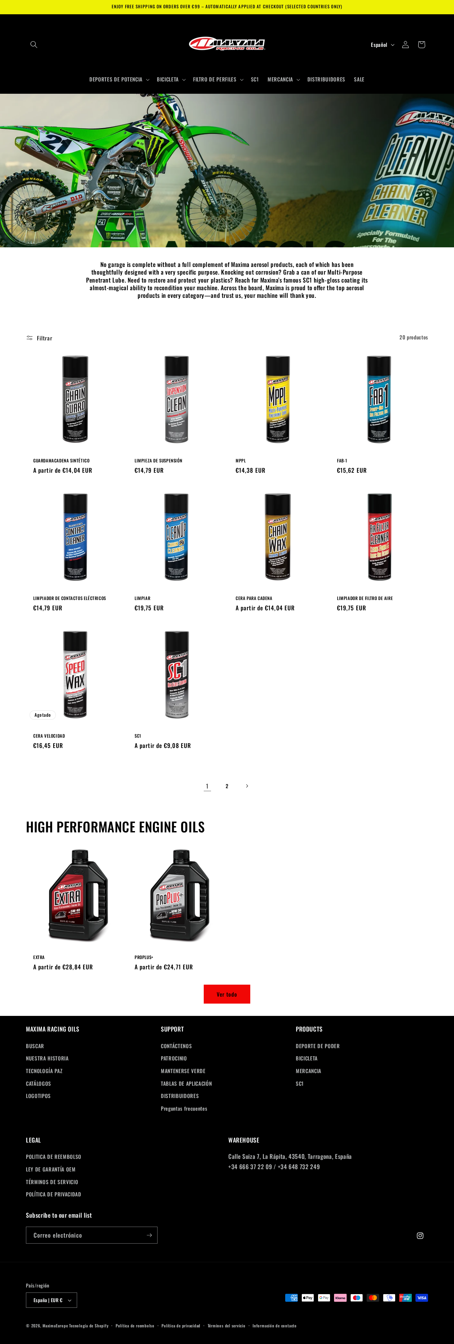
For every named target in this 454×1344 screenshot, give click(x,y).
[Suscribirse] (149, 1235)
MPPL (241, 460)
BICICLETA (307, 1058)
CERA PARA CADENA (254, 598)
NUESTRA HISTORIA (47, 1058)
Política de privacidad (181, 1325)
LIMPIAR (142, 598)
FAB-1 (342, 460)
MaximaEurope (55, 1325)
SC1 (138, 736)
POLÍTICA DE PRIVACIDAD (53, 1194)
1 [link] (207, 786)
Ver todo (227, 994)
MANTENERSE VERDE (183, 1070)
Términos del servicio (227, 1325)
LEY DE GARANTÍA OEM (51, 1169)
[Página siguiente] (247, 786)
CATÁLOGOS (38, 1083)
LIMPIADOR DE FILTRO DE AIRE (365, 598)
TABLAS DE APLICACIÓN (186, 1083)
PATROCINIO (174, 1058)
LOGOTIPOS (38, 1095)
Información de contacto (275, 1325)
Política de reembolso (135, 1325)
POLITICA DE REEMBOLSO (53, 1157)
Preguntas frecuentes (184, 1108)
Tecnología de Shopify (88, 1325)
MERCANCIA (308, 1070)
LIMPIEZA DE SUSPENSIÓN (158, 460)
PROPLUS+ (144, 957)
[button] (34, 45)
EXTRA (39, 957)
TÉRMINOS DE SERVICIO (52, 1181)
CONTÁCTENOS (176, 1045)
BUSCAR (35, 1045)
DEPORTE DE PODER (318, 1045)
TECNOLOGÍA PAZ (44, 1070)
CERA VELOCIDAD (49, 736)
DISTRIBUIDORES (180, 1095)
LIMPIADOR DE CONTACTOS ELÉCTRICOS (69, 598)
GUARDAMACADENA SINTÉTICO (61, 460)
